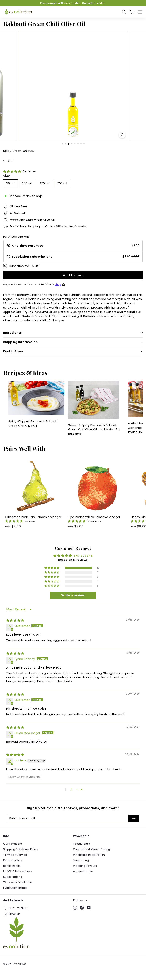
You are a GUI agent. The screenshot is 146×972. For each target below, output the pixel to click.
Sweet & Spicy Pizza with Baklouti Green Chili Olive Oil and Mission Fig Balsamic (94, 429)
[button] (12, 171)
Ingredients (12, 333)
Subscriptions (12, 877)
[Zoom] (122, 134)
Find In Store (13, 351)
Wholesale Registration (89, 855)
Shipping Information (20, 342)
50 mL (10, 183)
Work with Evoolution (17, 882)
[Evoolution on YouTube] (89, 908)
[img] (15, 620)
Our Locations (13, 844)
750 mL (62, 183)
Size (6, 175)
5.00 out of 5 (83, 556)
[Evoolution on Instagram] (75, 908)
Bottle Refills (11, 866)
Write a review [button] (73, 595)
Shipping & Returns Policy (20, 849)
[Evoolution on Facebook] (82, 908)
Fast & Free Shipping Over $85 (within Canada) (73, 3)
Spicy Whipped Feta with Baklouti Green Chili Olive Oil (32, 423)
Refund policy (12, 860)
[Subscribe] (133, 818)
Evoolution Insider (15, 888)
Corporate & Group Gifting (91, 849)
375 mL (44, 183)
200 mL (27, 183)
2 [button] (71, 789)
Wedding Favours (85, 866)
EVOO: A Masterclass (17, 871)
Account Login (83, 871)
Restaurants (81, 844)
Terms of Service (15, 855)
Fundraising (81, 860)
